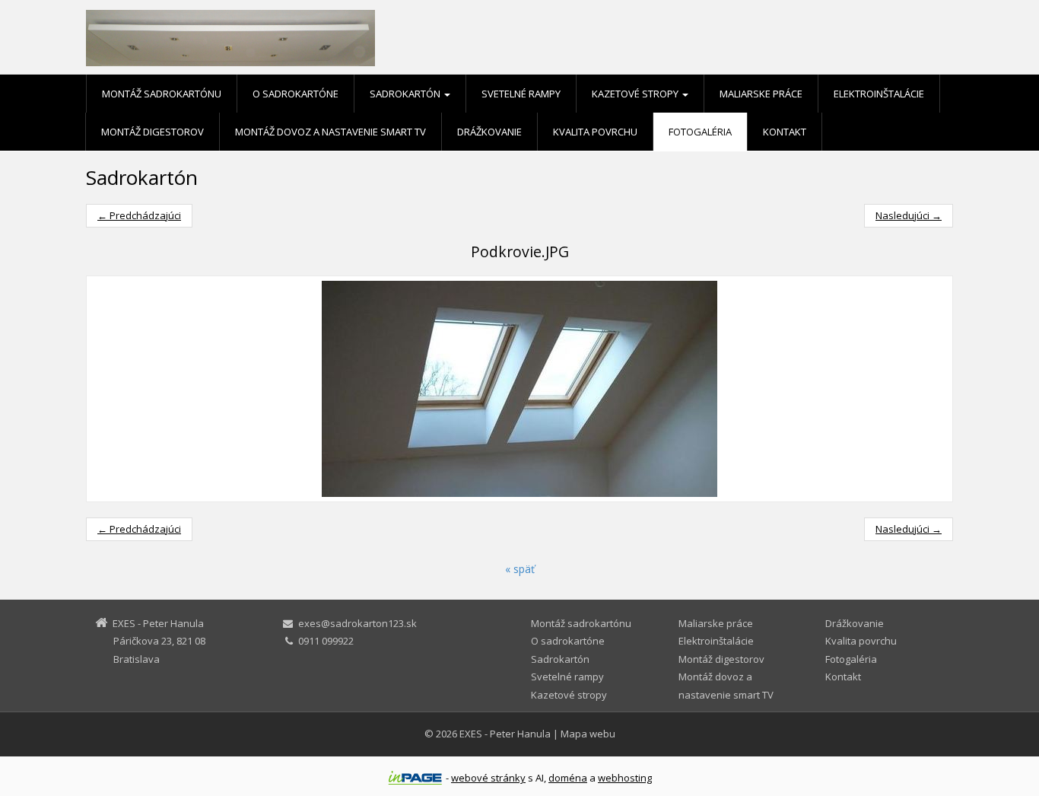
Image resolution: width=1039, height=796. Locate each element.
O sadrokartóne (295, 93)
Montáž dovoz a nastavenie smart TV (330, 132)
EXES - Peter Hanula (505, 733)
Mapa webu (588, 733)
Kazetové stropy (636, 93)
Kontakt (784, 132)
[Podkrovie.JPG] (519, 388)
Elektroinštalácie (879, 93)
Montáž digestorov (152, 132)
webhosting (625, 778)
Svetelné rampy (521, 93)
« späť (520, 569)
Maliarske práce (761, 93)
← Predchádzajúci (139, 215)
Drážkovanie (489, 132)
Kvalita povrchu (595, 132)
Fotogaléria (700, 132)
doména (567, 778)
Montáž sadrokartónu (161, 93)
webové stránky (488, 778)
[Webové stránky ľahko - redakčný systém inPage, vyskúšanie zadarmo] (415, 777)
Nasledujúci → (908, 215)
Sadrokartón (406, 93)
